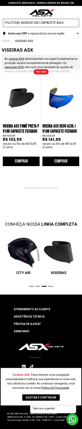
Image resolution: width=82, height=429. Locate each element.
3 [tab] (44, 286)
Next (78, 261)
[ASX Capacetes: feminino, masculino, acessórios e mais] (42, 13)
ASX (6, 41)
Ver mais (41, 71)
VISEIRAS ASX (24, 41)
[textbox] (37, 22)
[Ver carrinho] (76, 12)
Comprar (21, 161)
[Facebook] (39, 367)
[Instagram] (24, 368)
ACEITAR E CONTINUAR (41, 397)
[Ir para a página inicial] (41, 347)
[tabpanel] (23, 255)
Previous (4, 261)
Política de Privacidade (55, 387)
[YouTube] (57, 367)
